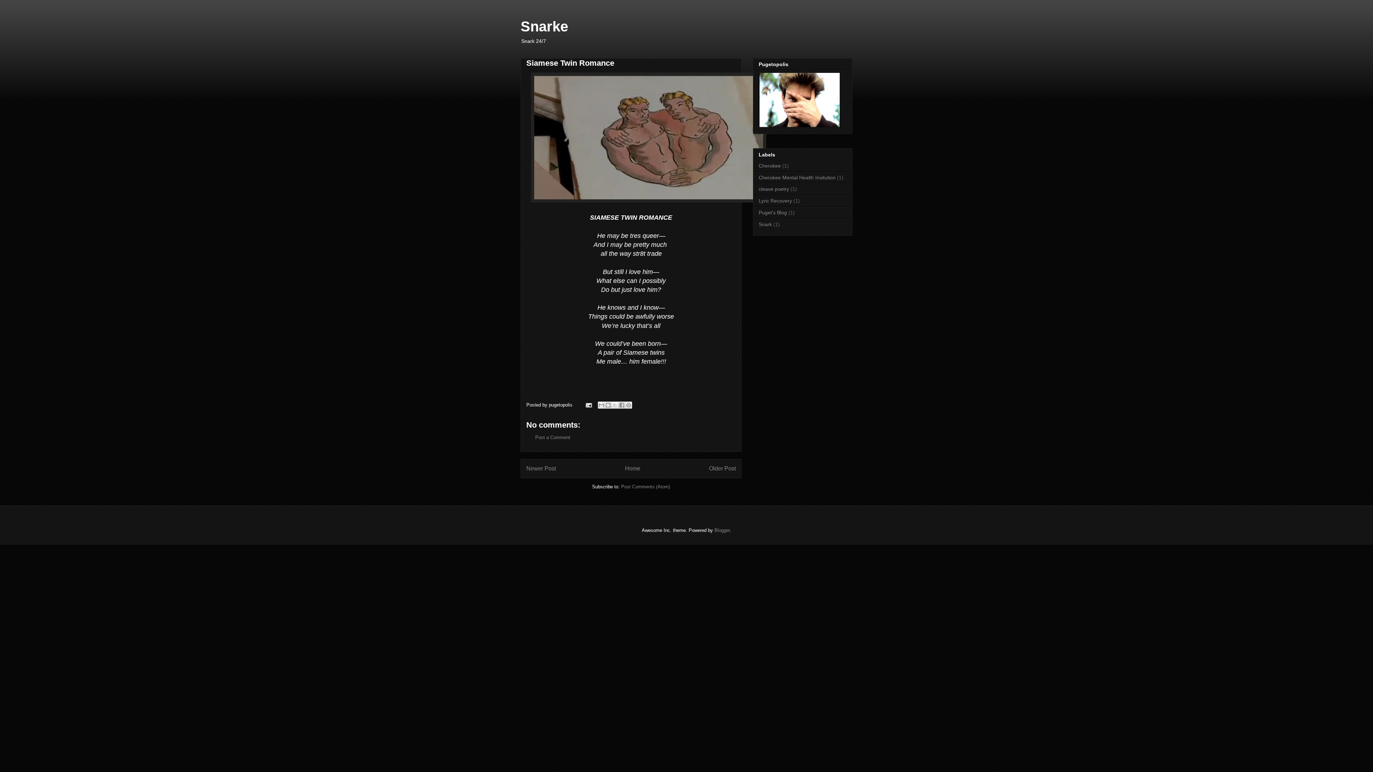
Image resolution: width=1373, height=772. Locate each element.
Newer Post (541, 468)
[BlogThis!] (608, 405)
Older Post (722, 468)
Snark (765, 224)
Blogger (722, 530)
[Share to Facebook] (621, 405)
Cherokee (770, 166)
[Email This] (601, 405)
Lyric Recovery (775, 201)
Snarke (544, 26)
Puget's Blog (773, 212)
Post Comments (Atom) (645, 486)
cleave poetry (774, 189)
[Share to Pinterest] (628, 405)
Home (632, 468)
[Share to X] (615, 405)
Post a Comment (552, 437)
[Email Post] (588, 405)
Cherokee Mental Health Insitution (797, 177)
